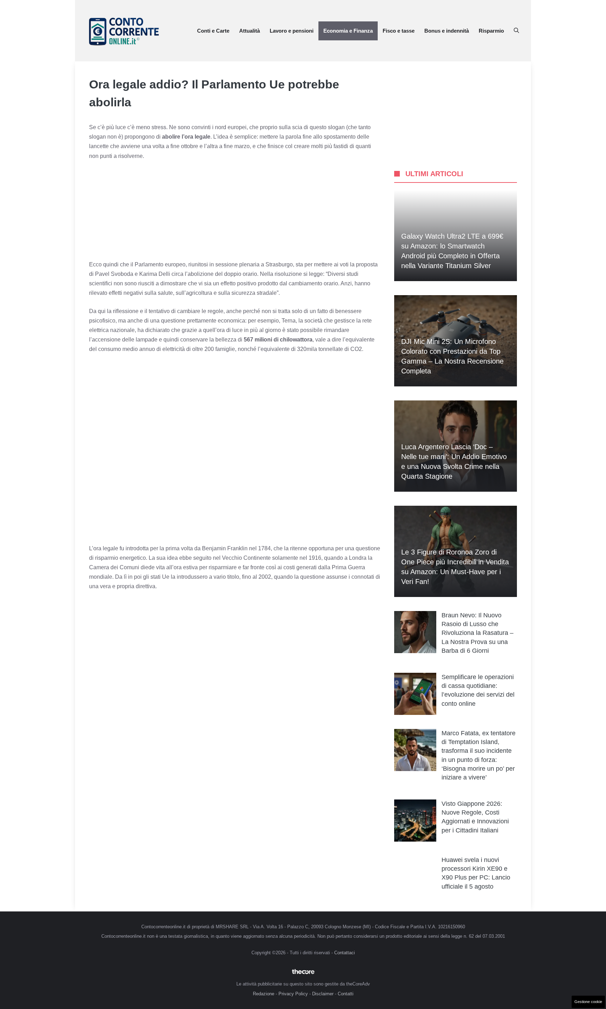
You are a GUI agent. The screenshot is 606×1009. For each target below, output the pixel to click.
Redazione (263, 993)
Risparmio (491, 31)
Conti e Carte (213, 31)
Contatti (346, 993)
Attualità (249, 31)
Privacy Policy (293, 993)
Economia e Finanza (348, 31)
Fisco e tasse (399, 31)
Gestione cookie (588, 1002)
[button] (516, 30)
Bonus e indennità (446, 31)
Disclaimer (323, 993)
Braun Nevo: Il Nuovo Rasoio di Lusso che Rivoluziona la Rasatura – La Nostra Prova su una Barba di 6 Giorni (477, 633)
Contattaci (344, 952)
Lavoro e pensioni (292, 31)
